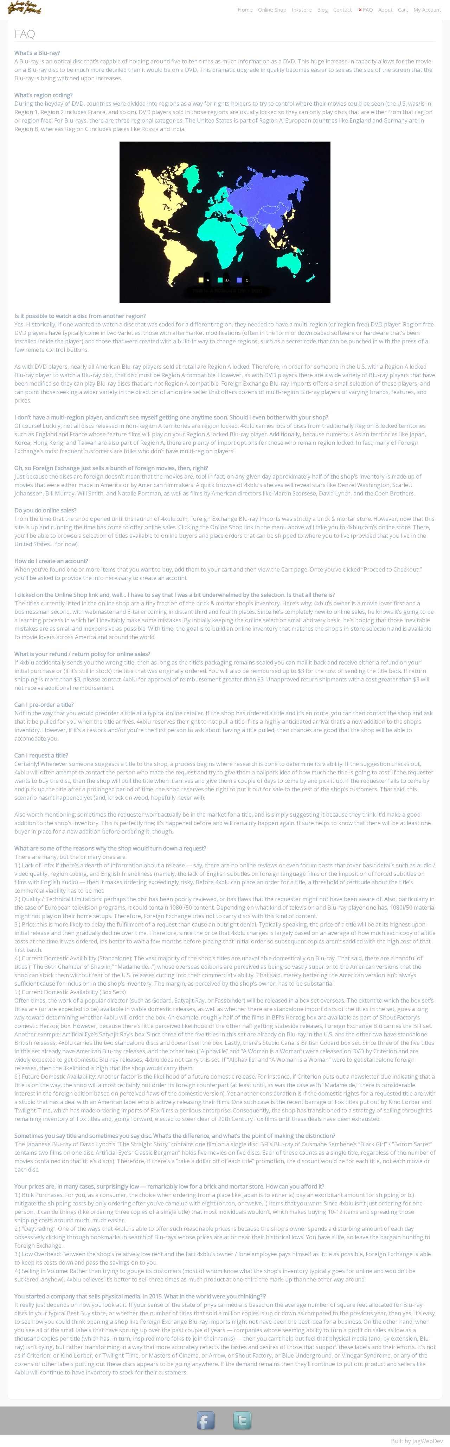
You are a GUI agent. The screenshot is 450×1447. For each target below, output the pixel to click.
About (385, 9)
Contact (342, 9)
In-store (302, 9)
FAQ (368, 9)
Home (245, 9)
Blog (322, 9)
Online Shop (272, 9)
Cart (403, 9)
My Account (427, 9)
